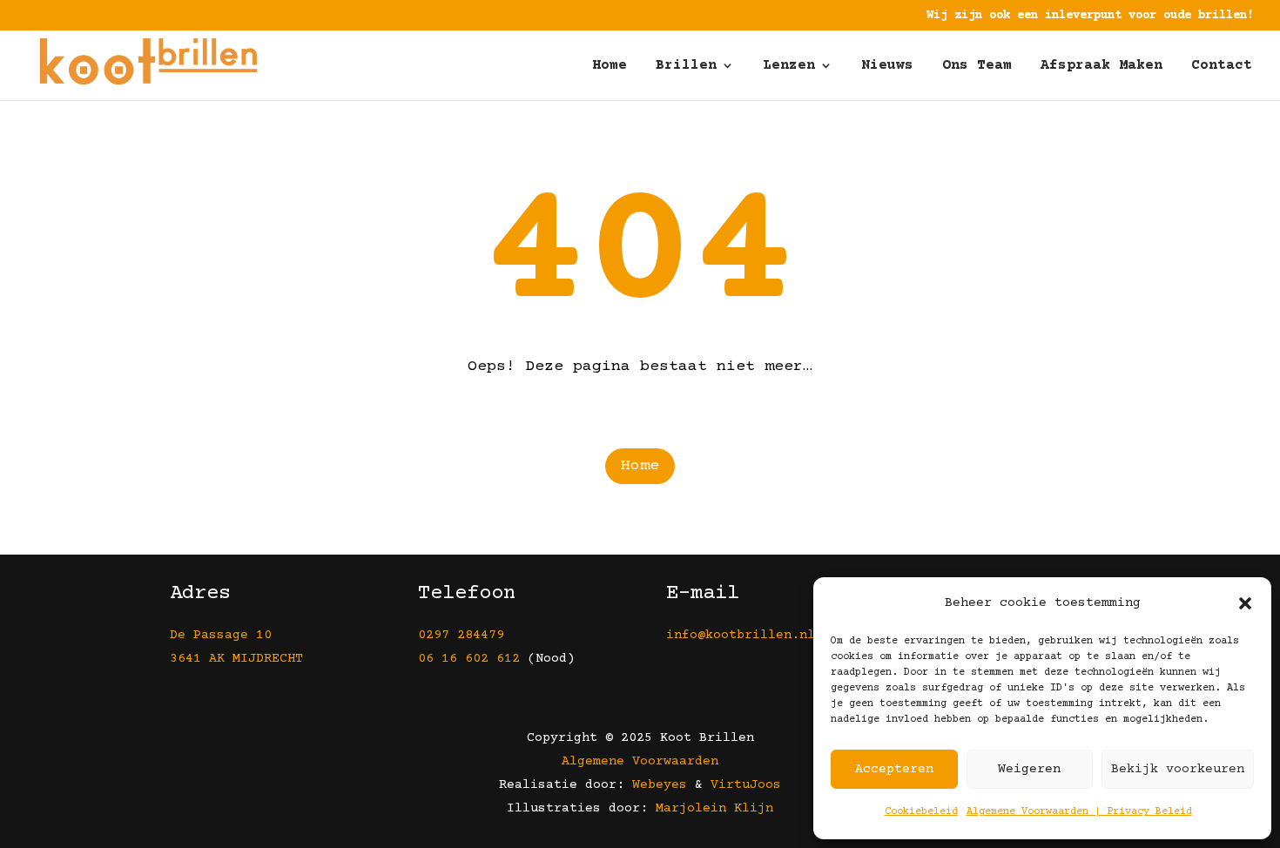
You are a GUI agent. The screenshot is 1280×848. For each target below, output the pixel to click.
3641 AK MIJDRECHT (236, 658)
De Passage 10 (221, 635)
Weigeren (1029, 769)
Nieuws (887, 66)
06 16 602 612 (469, 658)
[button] (1245, 603)
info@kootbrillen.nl (744, 635)
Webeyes (659, 784)
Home (609, 66)
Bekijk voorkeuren (1177, 769)
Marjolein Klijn (714, 808)
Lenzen (789, 66)
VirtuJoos (746, 784)
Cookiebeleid (921, 812)
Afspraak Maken (1101, 66)
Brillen (686, 66)
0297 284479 (461, 635)
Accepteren (894, 769)
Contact (1221, 66)
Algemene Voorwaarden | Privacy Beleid (1079, 812)
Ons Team (977, 66)
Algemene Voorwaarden (640, 761)
